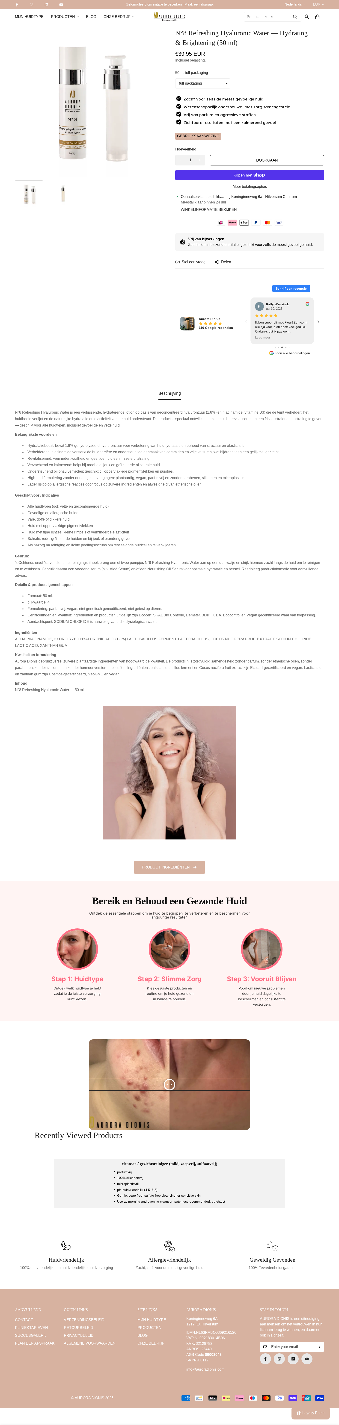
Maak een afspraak (199, 4)
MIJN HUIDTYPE (29, 17)
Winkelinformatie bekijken (209, 210)
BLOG (91, 17)
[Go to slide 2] (282, 347)
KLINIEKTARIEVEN (31, 1328)
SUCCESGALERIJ (30, 1335)
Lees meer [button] (262, 337)
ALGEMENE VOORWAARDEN (90, 1343)
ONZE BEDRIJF (117, 17)
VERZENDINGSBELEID (84, 1320)
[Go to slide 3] (285, 347)
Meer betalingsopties (250, 186)
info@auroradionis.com (205, 1369)
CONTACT (24, 1320)
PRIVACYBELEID (79, 1335)
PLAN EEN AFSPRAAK (35, 1343)
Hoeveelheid (185, 149)
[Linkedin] (46, 4)
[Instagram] (31, 4)
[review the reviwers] (307, 304)
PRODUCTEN (63, 17)
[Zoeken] (295, 17)
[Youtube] (61, 4)
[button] (317, 17)
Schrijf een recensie (291, 288)
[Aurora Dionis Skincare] (169, 16)
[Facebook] (16, 4)
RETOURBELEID (78, 1328)
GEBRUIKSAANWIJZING (198, 136)
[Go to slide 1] (279, 347)
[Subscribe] (319, 1347)
